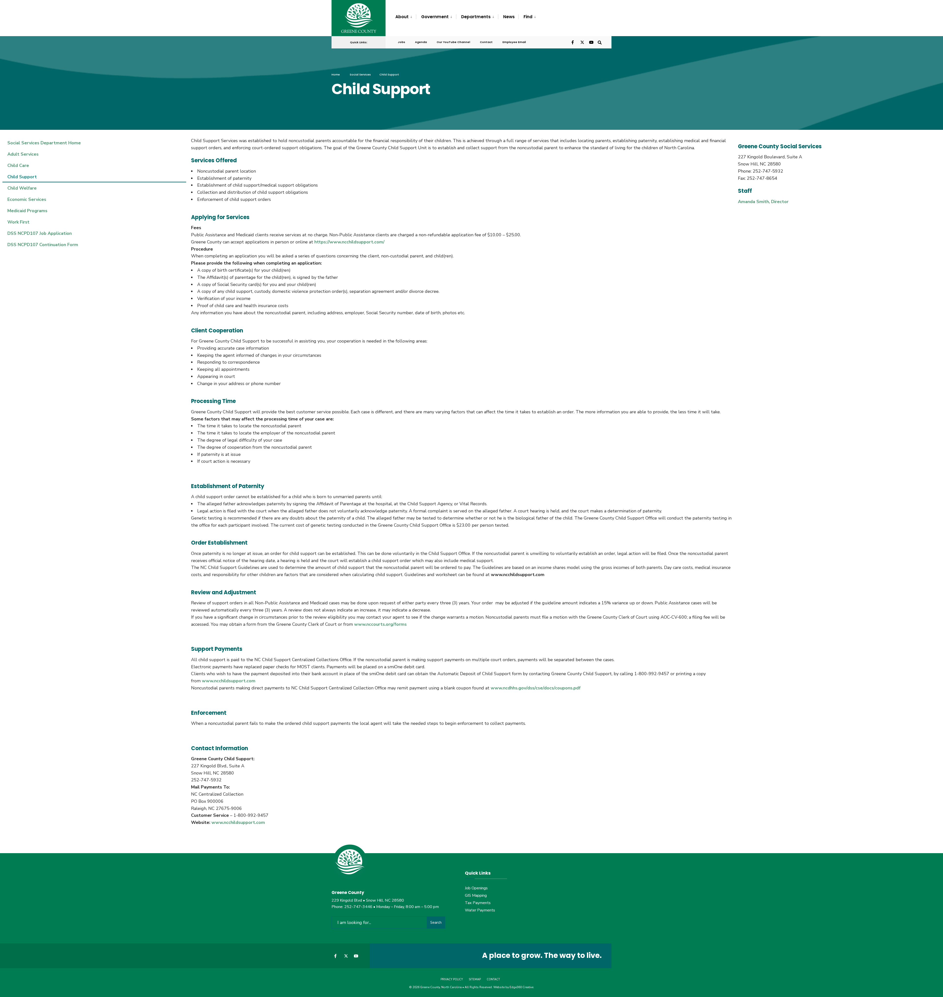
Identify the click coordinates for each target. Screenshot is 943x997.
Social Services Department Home (44, 143)
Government (435, 17)
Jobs (401, 42)
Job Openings (476, 888)
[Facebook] (573, 42)
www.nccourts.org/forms (380, 624)
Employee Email (514, 42)
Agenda (421, 42)
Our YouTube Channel (453, 42)
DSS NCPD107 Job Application (39, 233)
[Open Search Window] (599, 42)
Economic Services (26, 199)
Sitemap (475, 979)
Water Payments (480, 910)
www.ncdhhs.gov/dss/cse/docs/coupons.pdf (536, 688)
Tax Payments (478, 903)
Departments (476, 17)
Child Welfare (22, 188)
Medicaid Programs (27, 211)
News (509, 17)
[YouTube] (590, 42)
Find (528, 17)
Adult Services (23, 154)
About (402, 17)
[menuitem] (405, 17)
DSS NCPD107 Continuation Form (42, 245)
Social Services (360, 74)
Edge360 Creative (521, 987)
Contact (486, 42)
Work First (18, 222)
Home (336, 74)
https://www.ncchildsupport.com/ (349, 242)
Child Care (18, 165)
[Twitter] (582, 42)
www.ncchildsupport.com (228, 681)
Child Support (22, 177)
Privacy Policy (452, 979)
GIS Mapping (476, 895)
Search (436, 922)
